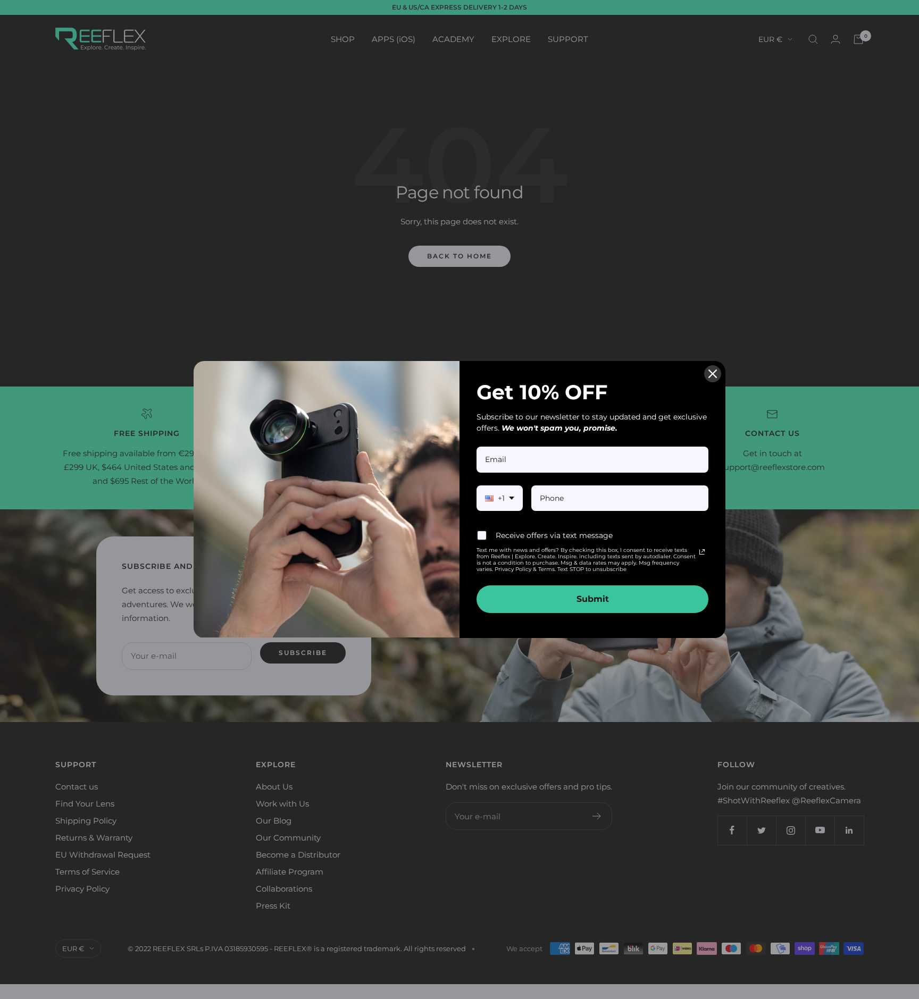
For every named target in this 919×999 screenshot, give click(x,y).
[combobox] (500, 498)
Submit (593, 599)
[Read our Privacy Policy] (702, 551)
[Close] (712, 374)
